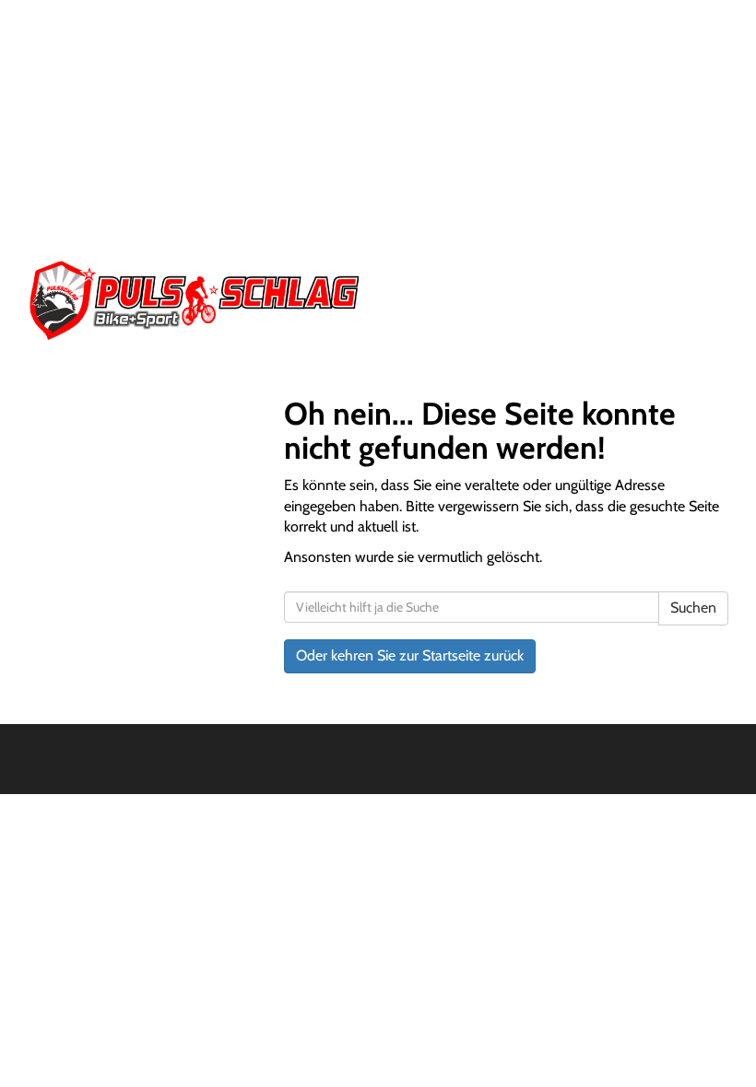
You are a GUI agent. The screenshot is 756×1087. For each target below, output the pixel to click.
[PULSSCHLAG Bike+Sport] (196, 300)
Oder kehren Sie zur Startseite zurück (410, 655)
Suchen (693, 607)
